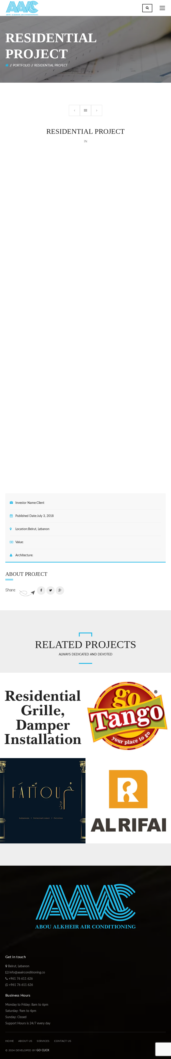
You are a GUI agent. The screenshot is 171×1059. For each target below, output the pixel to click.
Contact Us (62, 1041)
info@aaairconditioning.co (26, 972)
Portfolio (21, 65)
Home (9, 1041)
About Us (25, 1041)
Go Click (43, 1050)
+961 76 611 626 (20, 978)
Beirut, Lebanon (18, 966)
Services (43, 1041)
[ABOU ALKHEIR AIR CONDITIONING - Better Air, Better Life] (22, 8)
